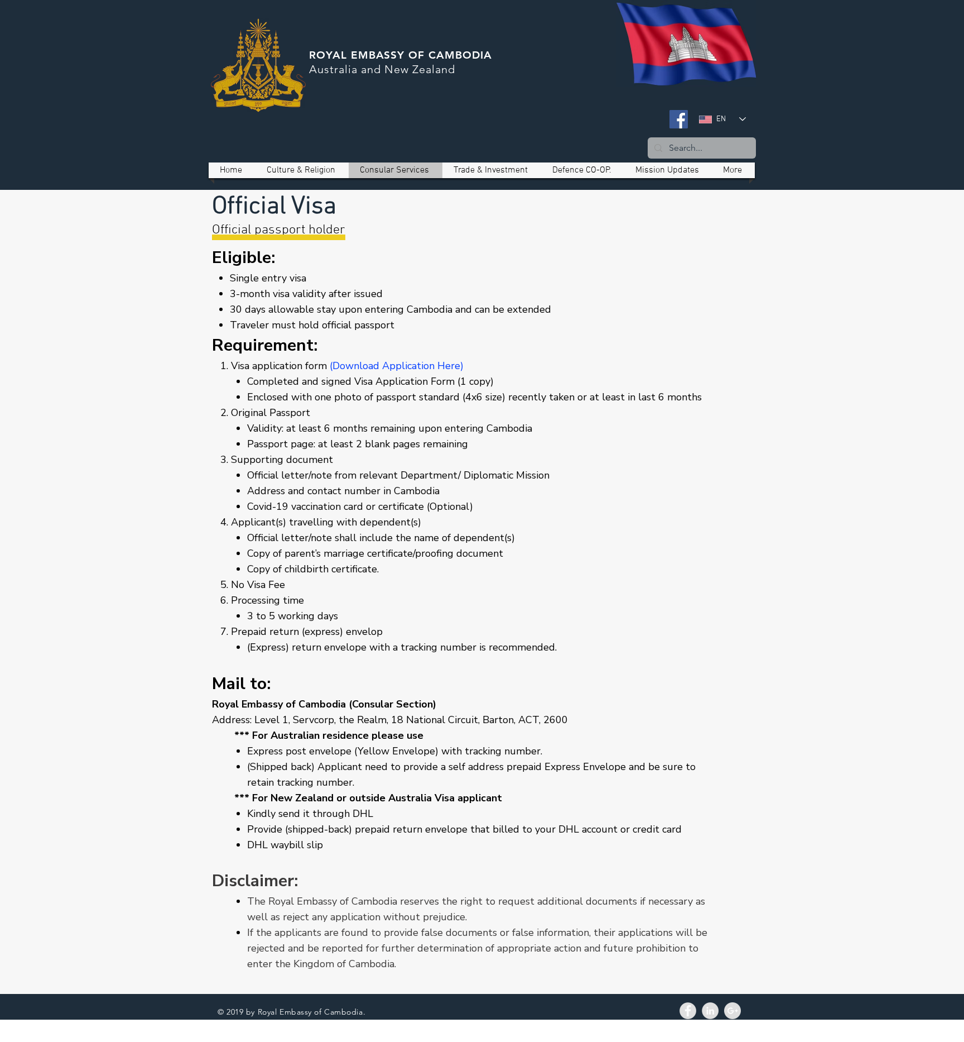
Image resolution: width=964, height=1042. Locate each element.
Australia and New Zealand (382, 69)
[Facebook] (678, 119)
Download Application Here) (398, 365)
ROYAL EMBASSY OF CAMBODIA (400, 55)
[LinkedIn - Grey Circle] (710, 1010)
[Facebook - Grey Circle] (687, 1010)
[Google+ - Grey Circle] (732, 1010)
